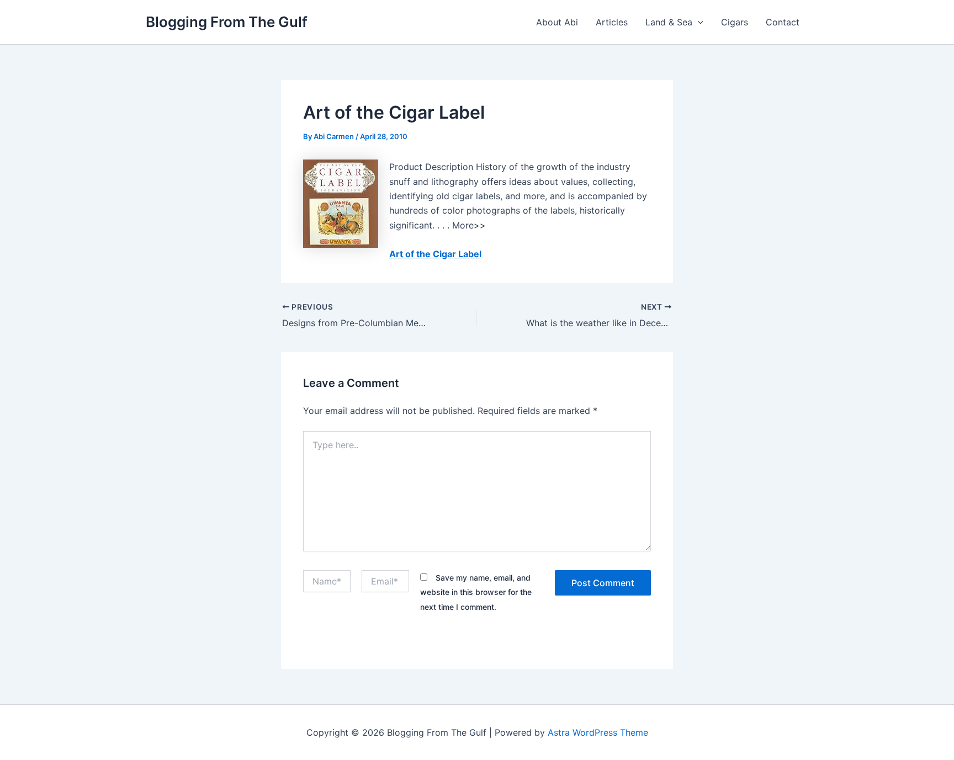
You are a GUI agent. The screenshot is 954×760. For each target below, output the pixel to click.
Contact (782, 22)
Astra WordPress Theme (598, 732)
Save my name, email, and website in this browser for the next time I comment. (476, 592)
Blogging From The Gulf (227, 21)
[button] (697, 22)
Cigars (734, 22)
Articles (612, 22)
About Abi (557, 22)
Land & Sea (668, 22)
